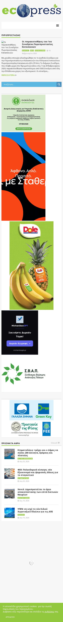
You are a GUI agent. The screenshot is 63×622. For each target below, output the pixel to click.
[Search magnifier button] (59, 84)
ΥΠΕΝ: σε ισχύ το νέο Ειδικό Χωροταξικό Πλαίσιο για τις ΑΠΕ (35, 510)
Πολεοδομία (40, 50)
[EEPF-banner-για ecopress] (31, 418)
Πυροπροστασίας (10, 35)
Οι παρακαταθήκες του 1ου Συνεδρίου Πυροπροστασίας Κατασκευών (37, 44)
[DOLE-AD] (31, 265)
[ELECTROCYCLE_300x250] (23, 113)
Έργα (32, 50)
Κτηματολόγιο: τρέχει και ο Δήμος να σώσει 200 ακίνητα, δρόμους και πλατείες (38, 453)
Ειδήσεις (25, 50)
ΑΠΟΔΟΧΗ (10, 617)
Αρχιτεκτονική (23, 498)
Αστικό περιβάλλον (25, 458)
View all (54, 443)
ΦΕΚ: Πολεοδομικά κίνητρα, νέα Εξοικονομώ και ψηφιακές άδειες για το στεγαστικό (38, 472)
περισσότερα (8, 75)
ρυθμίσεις (49, 611)
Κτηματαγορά (23, 478)
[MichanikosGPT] (19, 332)
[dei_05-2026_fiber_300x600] (23, 176)
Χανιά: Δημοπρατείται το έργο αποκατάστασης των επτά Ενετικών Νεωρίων (38, 492)
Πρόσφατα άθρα (10, 443)
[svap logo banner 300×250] (23, 373)
